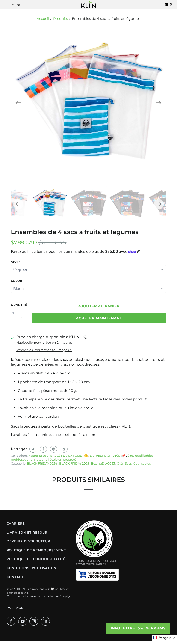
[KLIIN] (88, 4)
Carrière (16, 523)
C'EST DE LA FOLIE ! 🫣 (71, 455)
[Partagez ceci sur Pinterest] (53, 449)
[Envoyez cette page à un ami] (63, 449)
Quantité (19, 305)
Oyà (120, 463)
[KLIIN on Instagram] (35, 621)
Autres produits (41, 455)
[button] (164, 638)
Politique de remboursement (36, 550)
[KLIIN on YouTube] (23, 621)
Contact (15, 577)
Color (16, 281)
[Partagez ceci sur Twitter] (32, 449)
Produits (60, 18)
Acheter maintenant (99, 318)
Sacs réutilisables (138, 463)
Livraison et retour (27, 532)
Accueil (43, 18)
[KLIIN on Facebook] (12, 621)
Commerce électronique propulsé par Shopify (38, 596)
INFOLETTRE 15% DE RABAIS (138, 628)
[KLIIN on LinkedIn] (46, 621)
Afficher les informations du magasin (44, 350)
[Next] (159, 103)
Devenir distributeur (28, 541)
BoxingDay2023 (103, 463)
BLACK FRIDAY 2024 (42, 463)
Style (16, 262)
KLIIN (21, 589)
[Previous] (18, 103)
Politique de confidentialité (36, 559)
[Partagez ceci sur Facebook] (43, 449)
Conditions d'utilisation (31, 568)
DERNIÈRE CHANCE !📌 (108, 455)
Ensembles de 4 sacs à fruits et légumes (75, 232)
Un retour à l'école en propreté (53, 459)
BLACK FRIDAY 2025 (74, 463)
